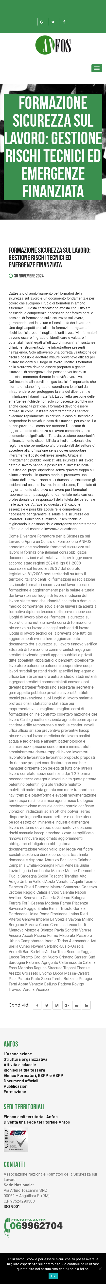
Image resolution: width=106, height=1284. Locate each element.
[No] (99, 1268)
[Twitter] (53, 21)
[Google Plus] (42, 21)
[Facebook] (64, 21)
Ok (53, 1276)
